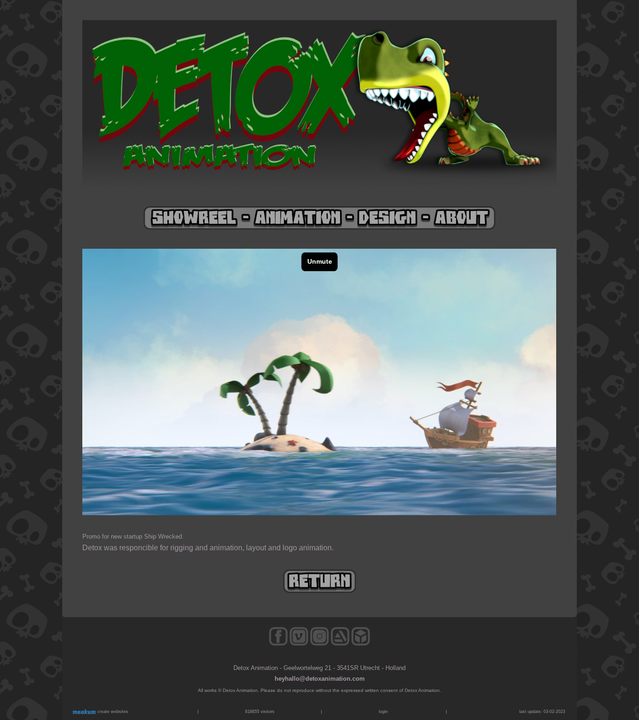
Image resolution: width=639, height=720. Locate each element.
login (383, 711)
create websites (112, 711)
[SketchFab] (360, 643)
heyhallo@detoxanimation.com (320, 678)
